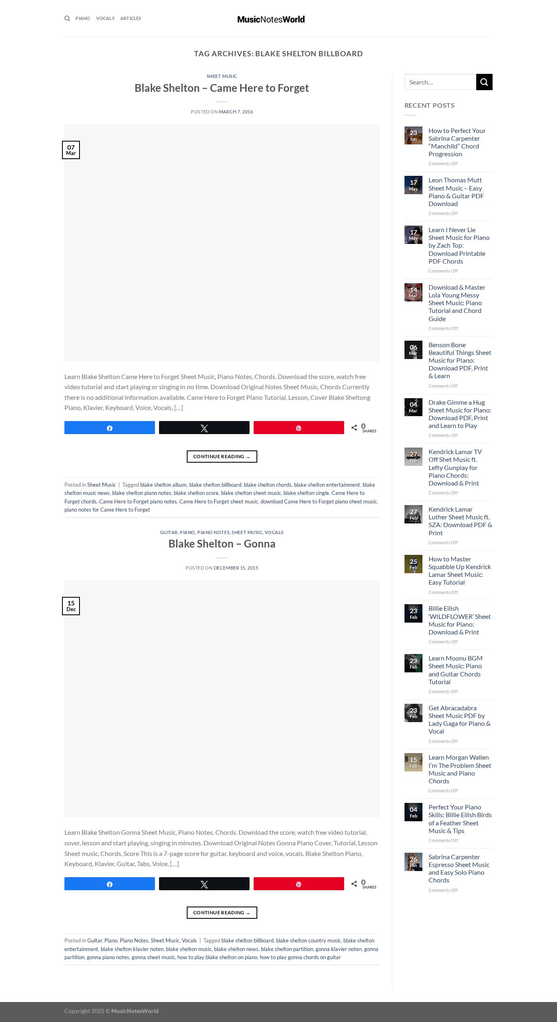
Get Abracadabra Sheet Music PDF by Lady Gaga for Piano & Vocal (460, 719)
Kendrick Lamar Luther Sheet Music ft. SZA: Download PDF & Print (460, 520)
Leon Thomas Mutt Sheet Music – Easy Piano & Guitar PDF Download (456, 191)
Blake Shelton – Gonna (222, 543)
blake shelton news (236, 949)
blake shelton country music (308, 940)
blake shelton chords (268, 484)
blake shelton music (189, 949)
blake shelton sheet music (251, 493)
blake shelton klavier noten (132, 949)
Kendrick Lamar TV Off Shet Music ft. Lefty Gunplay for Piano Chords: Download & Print (455, 467)
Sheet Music (222, 76)
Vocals (105, 18)
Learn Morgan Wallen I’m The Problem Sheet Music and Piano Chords (460, 769)
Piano (82, 18)
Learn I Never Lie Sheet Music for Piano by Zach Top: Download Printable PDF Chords (459, 245)
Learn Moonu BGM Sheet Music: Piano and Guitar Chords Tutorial (456, 669)
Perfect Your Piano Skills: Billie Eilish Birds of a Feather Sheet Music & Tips (460, 818)
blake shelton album (163, 484)
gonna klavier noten (339, 949)
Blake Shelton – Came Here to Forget (222, 88)
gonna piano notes (108, 957)
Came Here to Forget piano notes (138, 501)
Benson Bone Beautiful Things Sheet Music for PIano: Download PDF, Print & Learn (460, 360)
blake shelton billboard (215, 484)
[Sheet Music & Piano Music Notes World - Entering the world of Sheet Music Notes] (279, 18)
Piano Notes (213, 532)
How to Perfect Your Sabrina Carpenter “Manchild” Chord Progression (457, 142)
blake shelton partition (287, 949)
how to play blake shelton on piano (217, 957)
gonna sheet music (153, 957)
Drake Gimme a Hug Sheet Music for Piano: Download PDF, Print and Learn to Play (460, 414)
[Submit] (484, 82)
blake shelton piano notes (141, 493)
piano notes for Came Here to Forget (107, 509)
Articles (130, 18)
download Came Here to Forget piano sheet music (319, 501)
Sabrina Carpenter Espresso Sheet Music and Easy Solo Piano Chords (459, 868)
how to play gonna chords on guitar (300, 957)
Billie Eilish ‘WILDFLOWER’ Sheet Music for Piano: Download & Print (460, 620)
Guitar (169, 532)
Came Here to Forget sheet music (218, 501)
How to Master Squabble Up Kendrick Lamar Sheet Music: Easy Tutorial (460, 570)
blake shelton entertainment (327, 484)
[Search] (67, 18)
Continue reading (222, 456)
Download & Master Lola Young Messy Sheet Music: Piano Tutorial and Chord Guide (457, 302)
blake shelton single (306, 493)
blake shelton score (196, 493)
